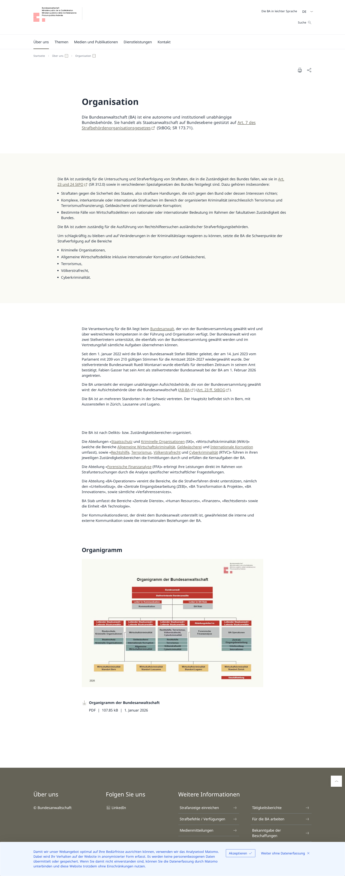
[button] (41, 42)
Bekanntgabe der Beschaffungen (266, 833)
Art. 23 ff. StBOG (211, 389)
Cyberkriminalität (203, 452)
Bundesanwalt (162, 328)
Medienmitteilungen (196, 830)
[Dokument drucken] (299, 70)
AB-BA (184, 389)
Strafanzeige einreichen (199, 807)
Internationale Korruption (231, 446)
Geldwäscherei (189, 446)
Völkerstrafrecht (167, 452)
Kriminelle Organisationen (163, 441)
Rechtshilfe (120, 452)
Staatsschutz (121, 441)
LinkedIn (119, 807)
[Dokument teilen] (309, 70)
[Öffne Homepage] (60, 17)
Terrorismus (141, 452)
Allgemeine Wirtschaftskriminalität (146, 446)
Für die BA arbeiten (268, 819)
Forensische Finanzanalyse (129, 466)
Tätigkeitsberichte (267, 807)
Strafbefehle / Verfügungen (202, 819)
